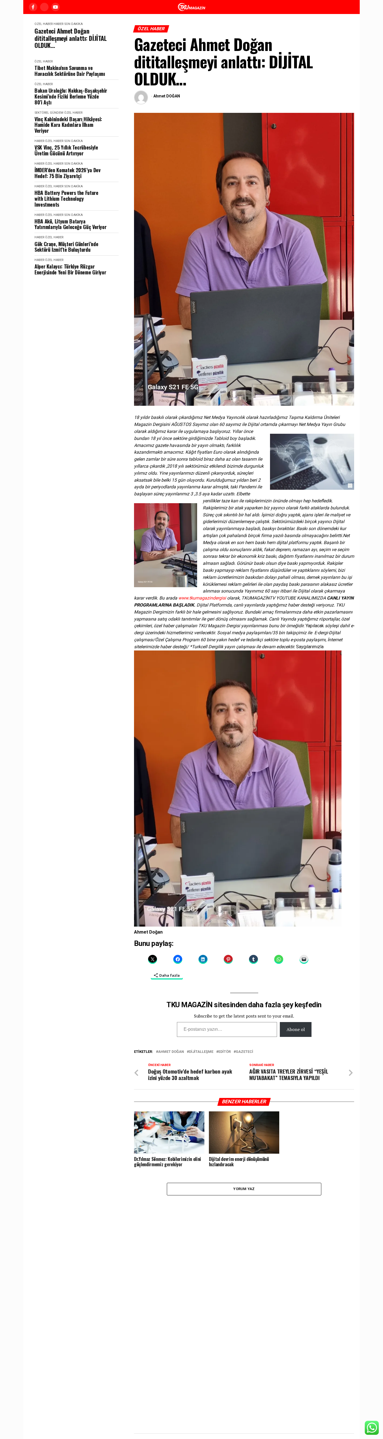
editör (224, 1052)
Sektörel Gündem (48, 113)
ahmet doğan (171, 1052)
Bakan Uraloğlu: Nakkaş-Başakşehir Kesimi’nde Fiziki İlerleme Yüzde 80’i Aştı (70, 96)
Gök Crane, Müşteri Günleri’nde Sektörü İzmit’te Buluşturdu (66, 247)
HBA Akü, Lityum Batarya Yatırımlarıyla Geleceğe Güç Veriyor (70, 224)
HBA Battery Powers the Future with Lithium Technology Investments (66, 198)
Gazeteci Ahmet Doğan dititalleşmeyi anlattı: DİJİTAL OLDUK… (70, 38)
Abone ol (296, 1029)
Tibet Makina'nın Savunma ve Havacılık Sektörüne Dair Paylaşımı (69, 70)
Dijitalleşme (201, 1052)
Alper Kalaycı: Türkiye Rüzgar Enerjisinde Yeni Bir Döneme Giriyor (70, 269)
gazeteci (244, 1052)
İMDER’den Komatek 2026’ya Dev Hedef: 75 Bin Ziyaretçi (67, 173)
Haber (58, 24)
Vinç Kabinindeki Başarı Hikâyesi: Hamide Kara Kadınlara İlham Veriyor (68, 125)
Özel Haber (43, 24)
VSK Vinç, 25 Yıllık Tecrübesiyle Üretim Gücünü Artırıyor (66, 150)
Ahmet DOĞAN (166, 96)
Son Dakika (73, 24)
